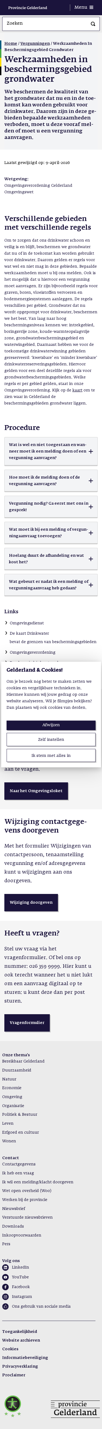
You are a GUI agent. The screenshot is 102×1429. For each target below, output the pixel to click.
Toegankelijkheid (19, 1332)
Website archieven (21, 1340)
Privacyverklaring (20, 1366)
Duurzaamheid (16, 1070)
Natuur (9, 1079)
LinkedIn (20, 1267)
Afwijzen (51, 725)
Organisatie (13, 1106)
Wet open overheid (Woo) (26, 1191)
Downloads (13, 1226)
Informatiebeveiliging (25, 1358)
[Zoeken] (93, 23)
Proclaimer (13, 1375)
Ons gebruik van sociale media (41, 1306)
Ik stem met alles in (51, 755)
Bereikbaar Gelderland (23, 1061)
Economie (11, 1088)
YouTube (20, 1277)
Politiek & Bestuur (19, 1115)
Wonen (9, 1141)
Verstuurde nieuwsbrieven (27, 1217)
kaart (77, 390)
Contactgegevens (19, 1164)
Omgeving (12, 1097)
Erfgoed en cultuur (20, 1132)
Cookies (10, 1349)
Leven (8, 1124)
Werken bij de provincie (24, 1200)
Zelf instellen (51, 740)
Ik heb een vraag (18, 1173)
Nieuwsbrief (13, 1209)
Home (10, 44)
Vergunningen (35, 44)
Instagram (22, 1297)
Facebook (21, 1287)
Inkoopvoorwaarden (21, 1235)
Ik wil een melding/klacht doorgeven (37, 1182)
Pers (6, 1244)
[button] (51, 451)
